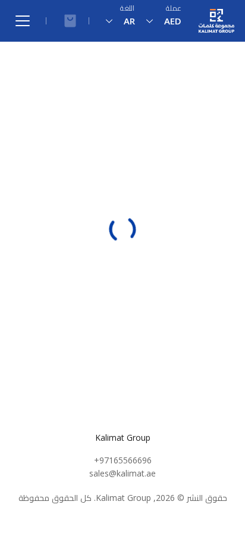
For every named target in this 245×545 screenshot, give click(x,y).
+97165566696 (123, 460)
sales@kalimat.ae (122, 473)
